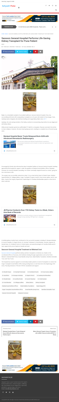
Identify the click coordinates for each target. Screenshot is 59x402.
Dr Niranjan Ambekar (17, 275)
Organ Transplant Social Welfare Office (12, 289)
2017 (45, 119)
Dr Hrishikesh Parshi (33, 272)
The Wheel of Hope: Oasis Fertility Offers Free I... (32, 27)
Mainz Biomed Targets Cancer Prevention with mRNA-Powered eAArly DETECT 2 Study (44, 333)
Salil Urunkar (27, 46)
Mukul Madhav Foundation (27, 286)
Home (3, 33)
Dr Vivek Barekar (6, 282)
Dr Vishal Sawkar (42, 279)
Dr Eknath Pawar (6, 272)
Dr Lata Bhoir (5, 275)
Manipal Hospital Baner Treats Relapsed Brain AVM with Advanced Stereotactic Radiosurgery (14, 333)
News (6, 33)
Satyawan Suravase (23, 293)
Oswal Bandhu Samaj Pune (32, 289)
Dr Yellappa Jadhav (19, 282)
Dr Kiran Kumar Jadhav (47, 272)
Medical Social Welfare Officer (10, 286)
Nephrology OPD (40, 286)
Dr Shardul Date (6, 279)
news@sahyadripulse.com (12, 389)
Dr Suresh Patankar (30, 279)
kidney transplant (40, 282)
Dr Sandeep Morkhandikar (43, 275)
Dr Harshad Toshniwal (19, 272)
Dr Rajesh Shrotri (29, 275)
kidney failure (29, 282)
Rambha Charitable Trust (48, 289)
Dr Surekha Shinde (18, 279)
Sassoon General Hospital (8, 253)
